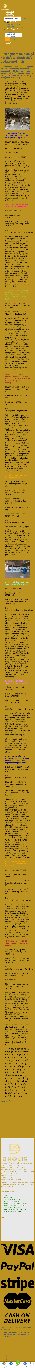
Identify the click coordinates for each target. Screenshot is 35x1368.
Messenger (25, 1366)
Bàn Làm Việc (11, 40)
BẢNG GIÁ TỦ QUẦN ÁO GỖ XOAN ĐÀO (16, 1203)
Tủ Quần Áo (11, 32)
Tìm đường (4, 1366)
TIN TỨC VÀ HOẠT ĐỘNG (12, 1199)
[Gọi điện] (18, 1362)
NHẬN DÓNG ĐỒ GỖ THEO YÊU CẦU (15, 1209)
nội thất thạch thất (25, 1183)
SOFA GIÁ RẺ (11, 26)
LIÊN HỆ (8, 43)
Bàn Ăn (9, 38)
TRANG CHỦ (10, 12)
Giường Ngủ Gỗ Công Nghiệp (13, 1211)
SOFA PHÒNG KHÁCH (13, 24)
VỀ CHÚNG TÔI (8, 1197)
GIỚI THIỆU (9, 14)
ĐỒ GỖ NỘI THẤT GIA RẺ (11, 1201)
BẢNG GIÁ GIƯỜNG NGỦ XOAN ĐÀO (15, 1205)
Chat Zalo (11, 1366)
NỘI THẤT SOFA (11, 21)
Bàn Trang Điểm (12, 36)
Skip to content (6, 2)
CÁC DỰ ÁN (10, 16)
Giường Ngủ (11, 34)
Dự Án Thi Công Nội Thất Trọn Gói (18, 19)
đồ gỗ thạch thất (13, 1183)
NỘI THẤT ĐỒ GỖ (12, 29)
